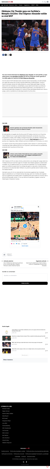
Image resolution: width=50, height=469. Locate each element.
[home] (2, 5)
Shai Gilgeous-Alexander (27, 78)
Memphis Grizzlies (18, 76)
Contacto (23, 456)
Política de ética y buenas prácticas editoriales (37, 451)
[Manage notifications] (47, 467)
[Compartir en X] (6, 55)
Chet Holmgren (34, 139)
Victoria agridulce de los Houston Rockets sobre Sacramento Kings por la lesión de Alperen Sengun (26, 128)
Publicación (25, 283)
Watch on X (35, 213)
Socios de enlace (31, 456)
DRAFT (33, 5)
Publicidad (17, 456)
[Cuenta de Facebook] (26, 462)
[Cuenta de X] (23, 462)
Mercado (6, 5)
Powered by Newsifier (25, 464)
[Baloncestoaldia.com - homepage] (7, 2)
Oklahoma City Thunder (26, 74)
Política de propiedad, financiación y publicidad (36, 453)
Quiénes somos (5, 451)
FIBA (37, 5)
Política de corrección (19, 453)
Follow (22, 208)
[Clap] (4, 255)
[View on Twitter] (38, 207)
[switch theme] (45, 2)
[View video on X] (25, 226)
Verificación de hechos (7, 453)
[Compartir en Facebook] (3, 55)
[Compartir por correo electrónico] (8, 55)
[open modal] (47, 2)
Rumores (11, 5)
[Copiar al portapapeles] (11, 55)
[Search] (43, 2)
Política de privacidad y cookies (17, 451)
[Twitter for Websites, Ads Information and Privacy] (38, 241)
